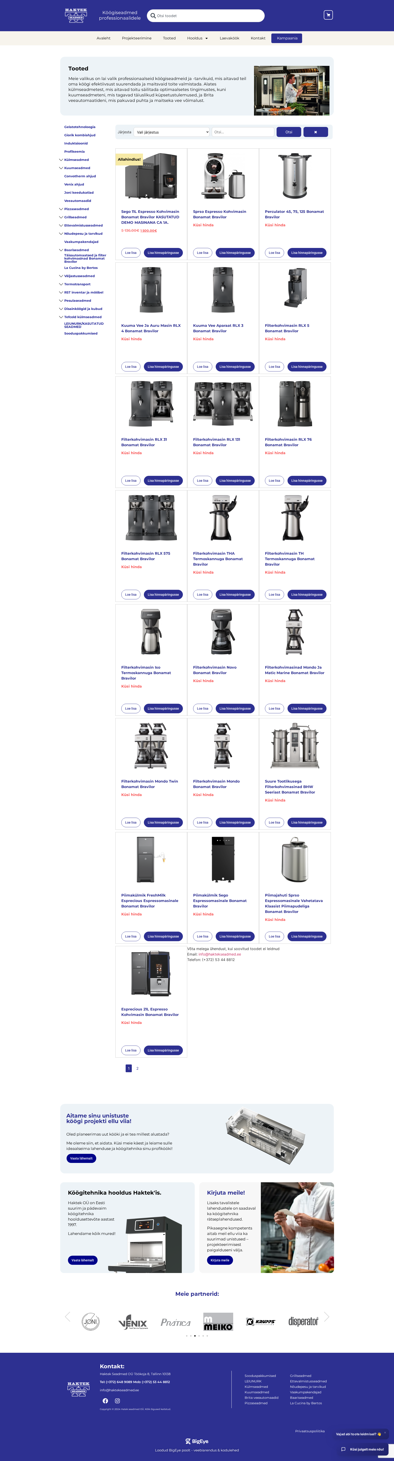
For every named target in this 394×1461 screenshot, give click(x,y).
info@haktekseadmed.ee (220, 954)
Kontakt (258, 38)
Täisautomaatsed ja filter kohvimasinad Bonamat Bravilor (85, 258)
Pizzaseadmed (76, 209)
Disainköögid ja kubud (83, 308)
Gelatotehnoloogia (80, 127)
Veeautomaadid (77, 200)
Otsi (288, 132)
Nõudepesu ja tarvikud (83, 233)
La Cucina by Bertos (81, 267)
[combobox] (206, 15)
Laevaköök (229, 38)
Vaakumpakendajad (81, 241)
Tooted (169, 38)
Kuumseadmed (77, 168)
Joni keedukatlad (79, 192)
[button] (67, 1317)
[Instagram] (117, 1400)
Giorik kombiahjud (80, 135)
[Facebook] (105, 1400)
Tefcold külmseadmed (83, 317)
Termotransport (77, 284)
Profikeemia (74, 151)
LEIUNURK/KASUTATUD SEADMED (84, 325)
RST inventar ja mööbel (83, 292)
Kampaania (287, 38)
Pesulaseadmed (77, 300)
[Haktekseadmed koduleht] (76, 16)
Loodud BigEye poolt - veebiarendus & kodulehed (197, 1450)
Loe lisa (131, 253)
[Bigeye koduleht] (197, 1441)
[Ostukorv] (328, 15)
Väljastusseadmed (79, 276)
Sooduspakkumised (81, 333)
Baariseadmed (76, 250)
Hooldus (194, 38)
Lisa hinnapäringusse (163, 253)
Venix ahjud (74, 184)
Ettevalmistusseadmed (83, 225)
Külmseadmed (76, 159)
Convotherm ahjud (80, 176)
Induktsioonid (76, 143)
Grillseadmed (75, 217)
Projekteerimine (137, 38)
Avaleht (104, 38)
